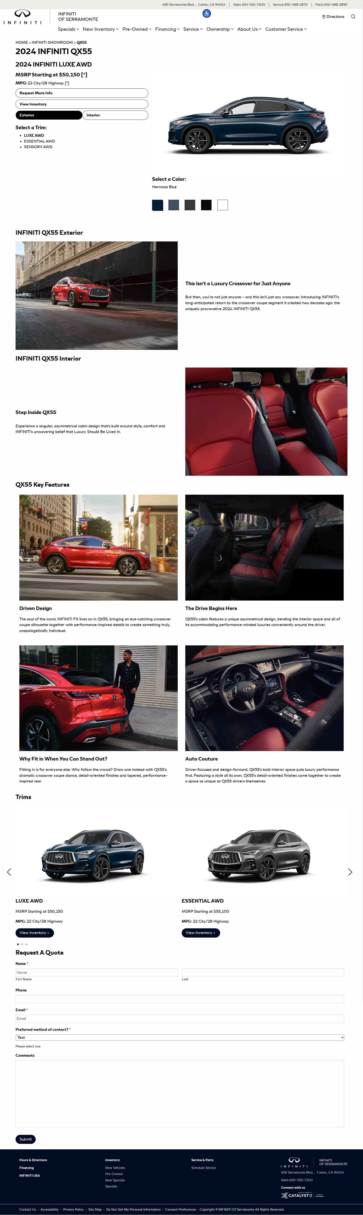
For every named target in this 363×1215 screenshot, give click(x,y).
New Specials (115, 1180)
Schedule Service (203, 1168)
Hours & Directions (33, 1160)
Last (185, 979)
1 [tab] (18, 945)
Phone (21, 990)
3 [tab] (26, 945)
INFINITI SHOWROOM (52, 42)
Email (22, 1009)
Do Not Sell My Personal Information (134, 1209)
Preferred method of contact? (43, 1029)
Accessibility (50, 1209)
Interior (93, 115)
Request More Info (36, 93)
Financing (26, 1168)
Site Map (95, 1209)
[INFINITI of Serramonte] (51, 16)
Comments (25, 1055)
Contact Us (28, 1209)
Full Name (24, 979)
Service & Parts (202, 1160)
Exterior (27, 115)
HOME (22, 42)
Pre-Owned (114, 1174)
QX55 (82, 42)
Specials (111, 1186)
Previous (11, 872)
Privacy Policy (73, 1209)
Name (22, 963)
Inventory (112, 1160)
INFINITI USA (29, 1176)
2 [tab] (22, 945)
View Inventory (33, 104)
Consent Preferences (180, 1209)
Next (352, 872)
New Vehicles (115, 1168)
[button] (207, 13)
